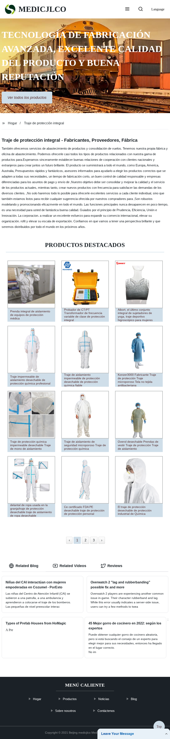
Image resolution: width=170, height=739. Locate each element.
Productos (70, 699)
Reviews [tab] (114, 566)
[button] (127, 9)
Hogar (12, 123)
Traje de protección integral (44, 123)
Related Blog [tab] (27, 566)
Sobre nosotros (65, 710)
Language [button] (157, 9)
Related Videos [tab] (73, 566)
